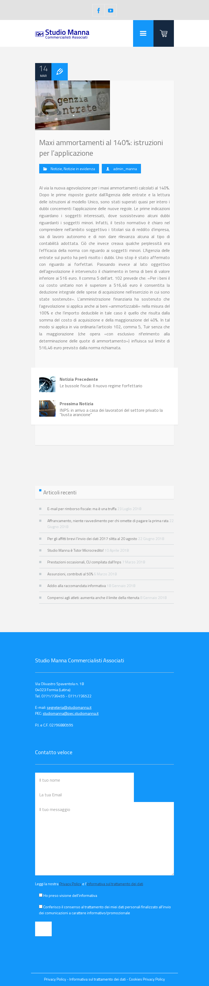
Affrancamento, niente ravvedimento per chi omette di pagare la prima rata (107, 520)
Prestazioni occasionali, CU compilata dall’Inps (84, 562)
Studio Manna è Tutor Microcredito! (75, 550)
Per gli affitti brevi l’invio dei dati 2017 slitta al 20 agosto (92, 538)
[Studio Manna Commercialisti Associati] (62, 33)
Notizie (56, 168)
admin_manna (125, 168)
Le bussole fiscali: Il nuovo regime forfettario (101, 382)
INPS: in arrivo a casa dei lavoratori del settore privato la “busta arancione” (111, 409)
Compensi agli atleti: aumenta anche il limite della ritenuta (93, 597)
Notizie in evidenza (79, 168)
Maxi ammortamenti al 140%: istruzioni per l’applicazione (101, 147)
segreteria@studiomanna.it (69, 707)
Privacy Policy (70, 884)
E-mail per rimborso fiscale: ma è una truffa (81, 508)
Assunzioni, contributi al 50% (70, 574)
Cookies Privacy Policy (147, 979)
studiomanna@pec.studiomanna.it (71, 713)
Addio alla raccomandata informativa (76, 585)
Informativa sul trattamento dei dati (115, 884)
